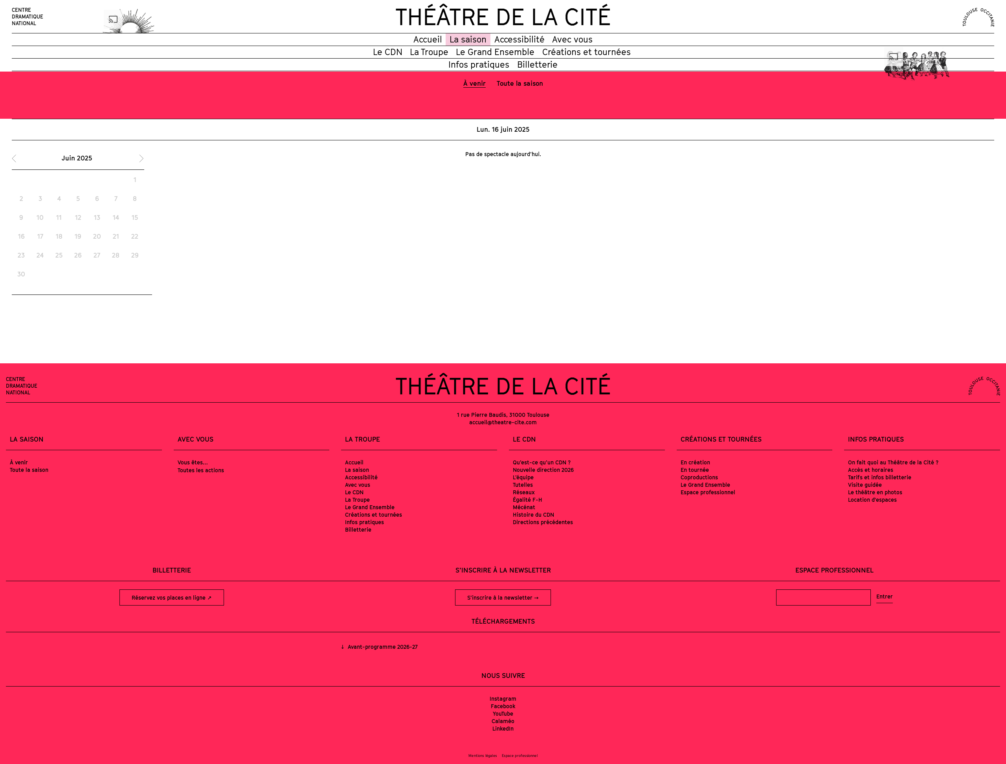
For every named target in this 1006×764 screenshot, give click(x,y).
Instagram (503, 698)
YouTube (503, 713)
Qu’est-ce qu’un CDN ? (542, 462)
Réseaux (524, 492)
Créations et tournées (586, 52)
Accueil (427, 39)
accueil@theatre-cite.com (503, 422)
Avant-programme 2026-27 (381, 646)
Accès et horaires (870, 469)
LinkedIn (503, 728)
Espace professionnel (708, 492)
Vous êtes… (193, 462)
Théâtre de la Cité (503, 16)
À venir (474, 83)
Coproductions (699, 477)
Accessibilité (519, 39)
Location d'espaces (872, 499)
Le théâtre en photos (875, 492)
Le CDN (387, 52)
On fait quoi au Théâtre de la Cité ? (893, 462)
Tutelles (523, 484)
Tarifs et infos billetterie (879, 477)
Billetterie (537, 64)
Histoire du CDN (533, 514)
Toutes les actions (201, 470)
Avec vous (572, 39)
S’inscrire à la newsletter (500, 597)
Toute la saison (520, 83)
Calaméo (503, 721)
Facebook (503, 706)
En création (695, 462)
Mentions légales (482, 755)
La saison (468, 39)
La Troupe (429, 52)
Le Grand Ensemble (495, 52)
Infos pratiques (478, 64)
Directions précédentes (543, 522)
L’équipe (523, 477)
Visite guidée (865, 484)
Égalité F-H (527, 499)
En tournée (695, 469)
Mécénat (524, 507)
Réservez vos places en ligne (169, 597)
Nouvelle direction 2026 (543, 469)
